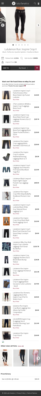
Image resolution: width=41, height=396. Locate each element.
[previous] (2, 25)
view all (20, 346)
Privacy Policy (21, 393)
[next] (38, 25)
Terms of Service (32, 393)
